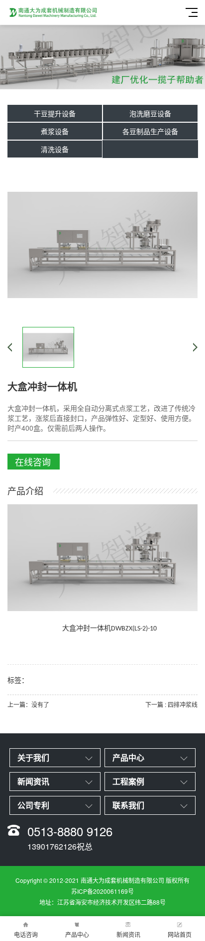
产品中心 (77, 934)
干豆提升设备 (55, 113)
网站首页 (180, 934)
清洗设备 (55, 149)
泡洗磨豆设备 (150, 113)
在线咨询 (33, 461)
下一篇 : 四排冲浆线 (171, 704)
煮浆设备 (55, 131)
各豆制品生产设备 (150, 131)
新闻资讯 (128, 934)
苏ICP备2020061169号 (102, 891)
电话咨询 (26, 934)
